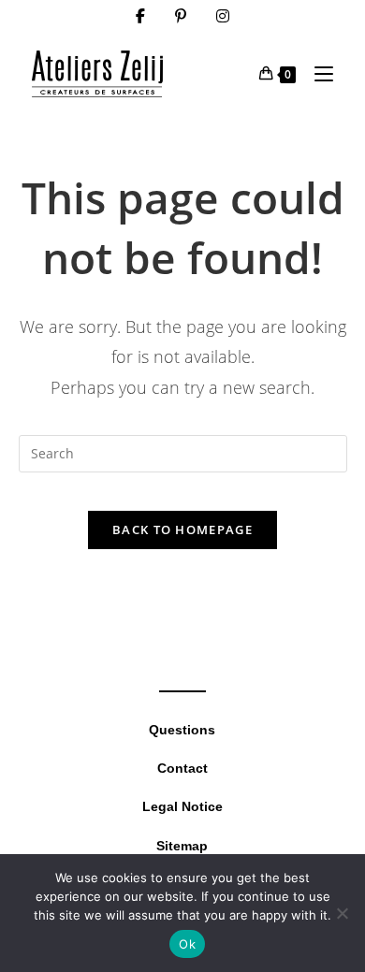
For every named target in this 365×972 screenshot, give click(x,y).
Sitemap (182, 845)
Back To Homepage (182, 529)
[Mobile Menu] (316, 73)
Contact (182, 768)
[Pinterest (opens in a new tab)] (180, 16)
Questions (182, 729)
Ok (187, 943)
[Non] (341, 913)
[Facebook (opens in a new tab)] (140, 16)
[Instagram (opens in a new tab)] (223, 16)
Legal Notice (182, 806)
